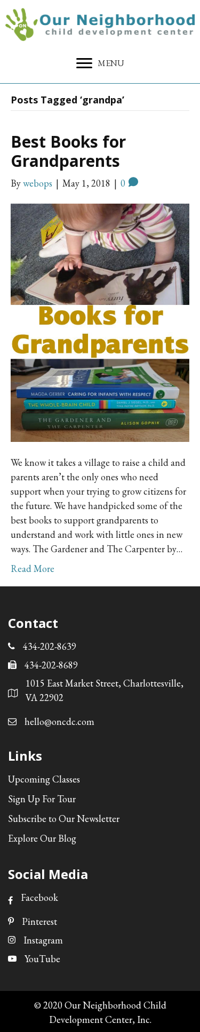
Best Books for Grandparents (68, 151)
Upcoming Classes (44, 779)
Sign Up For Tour (42, 799)
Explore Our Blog (42, 838)
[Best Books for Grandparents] (100, 321)
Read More (32, 568)
